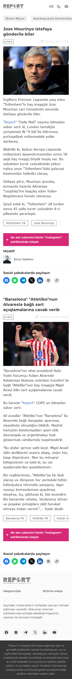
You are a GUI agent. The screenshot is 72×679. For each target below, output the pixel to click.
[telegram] (23, 280)
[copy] (57, 280)
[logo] (13, 6)
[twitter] (31, 280)
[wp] (15, 280)
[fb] (6, 280)
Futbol (8, 41)
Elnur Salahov (23, 259)
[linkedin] (40, 280)
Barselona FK (15, 518)
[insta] (16, 632)
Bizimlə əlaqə (53, 591)
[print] (48, 280)
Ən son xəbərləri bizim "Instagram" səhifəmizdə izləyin (36, 240)
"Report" (10, 122)
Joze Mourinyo (44, 223)
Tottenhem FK (16, 223)
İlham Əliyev (15, 18)
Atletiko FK (40, 518)
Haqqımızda (12, 591)
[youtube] (54, 632)
